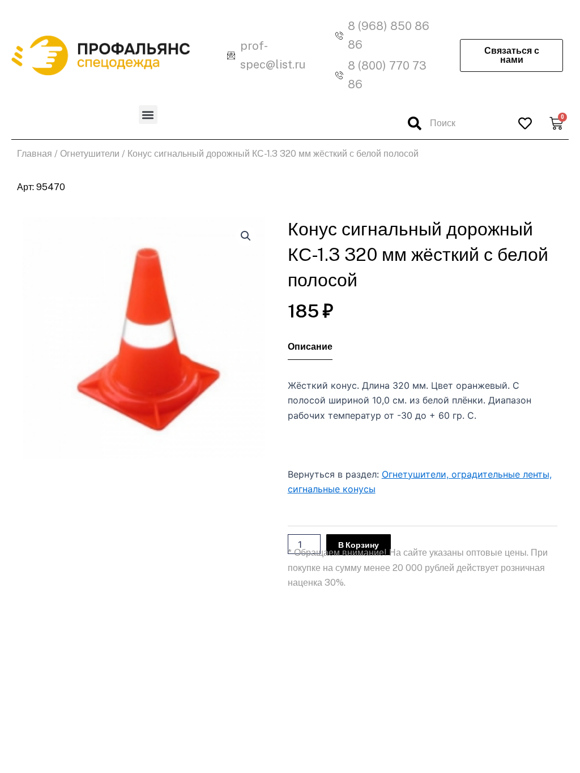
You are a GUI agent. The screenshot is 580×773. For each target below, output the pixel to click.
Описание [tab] (310, 347)
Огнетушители (90, 153)
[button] (148, 114)
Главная (34, 153)
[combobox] (454, 123)
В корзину (358, 544)
